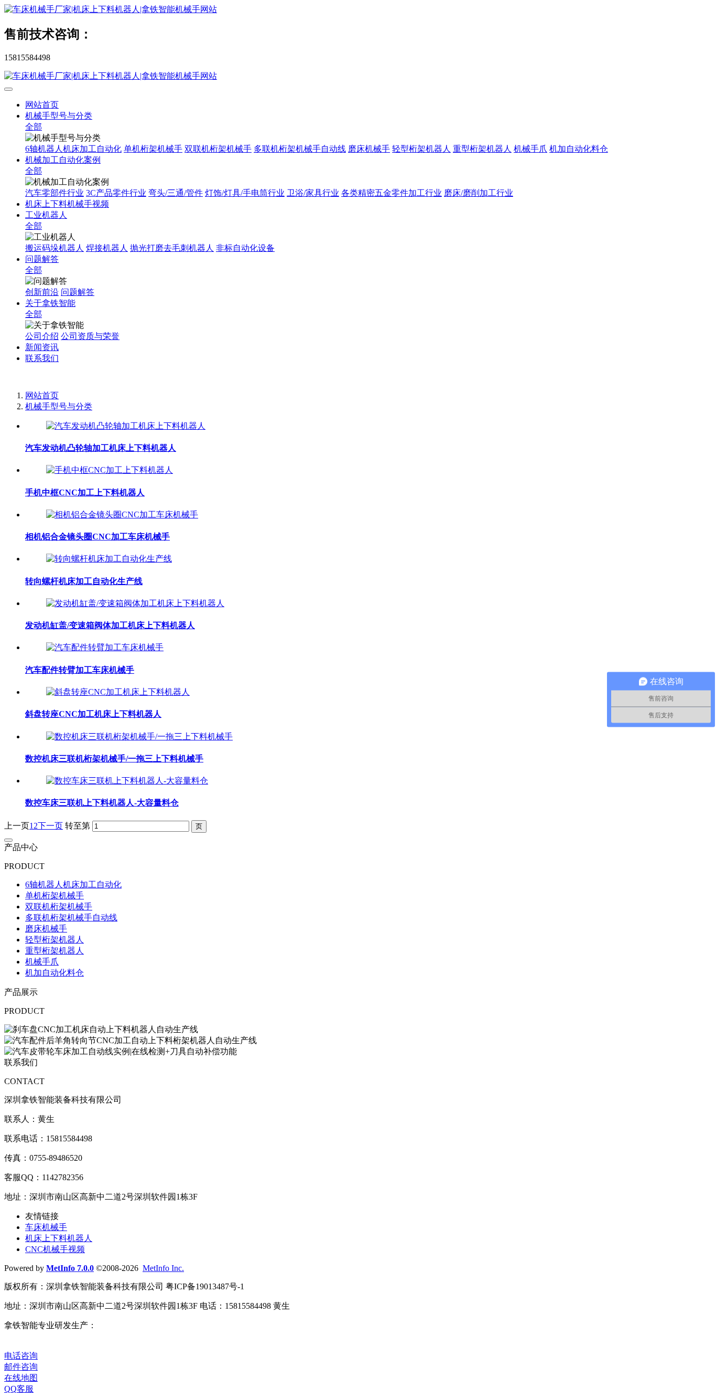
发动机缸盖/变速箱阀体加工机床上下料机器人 (110, 625)
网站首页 (42, 104)
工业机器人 (46, 214)
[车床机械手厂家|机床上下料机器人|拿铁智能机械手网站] (358, 9)
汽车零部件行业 (54, 192)
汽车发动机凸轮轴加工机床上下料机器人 (100, 447)
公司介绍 (42, 336)
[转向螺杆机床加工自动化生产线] (109, 558)
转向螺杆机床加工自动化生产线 (84, 581)
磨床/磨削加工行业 (478, 192)
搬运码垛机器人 (54, 247)
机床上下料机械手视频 (67, 203)
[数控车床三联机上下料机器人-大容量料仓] (127, 780)
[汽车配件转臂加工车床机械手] (105, 647)
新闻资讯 (42, 347)
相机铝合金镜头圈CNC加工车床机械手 (97, 536)
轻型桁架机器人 (421, 148)
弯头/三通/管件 (175, 192)
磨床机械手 (369, 148)
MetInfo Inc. (163, 1268)
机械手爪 (530, 148)
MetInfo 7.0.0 (70, 1268)
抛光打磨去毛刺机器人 (172, 247)
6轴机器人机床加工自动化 (73, 148)
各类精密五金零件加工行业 (391, 192)
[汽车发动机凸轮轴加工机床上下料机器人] (125, 425)
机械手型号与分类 (58, 115)
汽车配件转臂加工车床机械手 (79, 669)
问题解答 (42, 259)
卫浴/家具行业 (313, 192)
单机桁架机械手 (153, 148)
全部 (33, 126)
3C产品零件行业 (116, 192)
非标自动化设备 (245, 247)
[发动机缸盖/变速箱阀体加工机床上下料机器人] (135, 603)
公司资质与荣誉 (90, 336)
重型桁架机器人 (482, 148)
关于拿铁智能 (50, 303)
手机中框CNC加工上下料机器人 (85, 492)
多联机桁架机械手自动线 (300, 148)
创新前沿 (42, 292)
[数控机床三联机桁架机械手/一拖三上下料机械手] (139, 736)
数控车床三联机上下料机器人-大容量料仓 (102, 802)
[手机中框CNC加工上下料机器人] (109, 469)
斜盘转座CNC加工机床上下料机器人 (93, 713)
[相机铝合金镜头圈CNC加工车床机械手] (122, 514)
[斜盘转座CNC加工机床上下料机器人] (118, 691)
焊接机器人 (107, 247)
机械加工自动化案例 (63, 159)
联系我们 (42, 358)
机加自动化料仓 (578, 148)
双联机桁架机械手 (218, 148)
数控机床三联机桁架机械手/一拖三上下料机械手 (114, 758)
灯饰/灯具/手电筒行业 (245, 192)
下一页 (50, 825)
